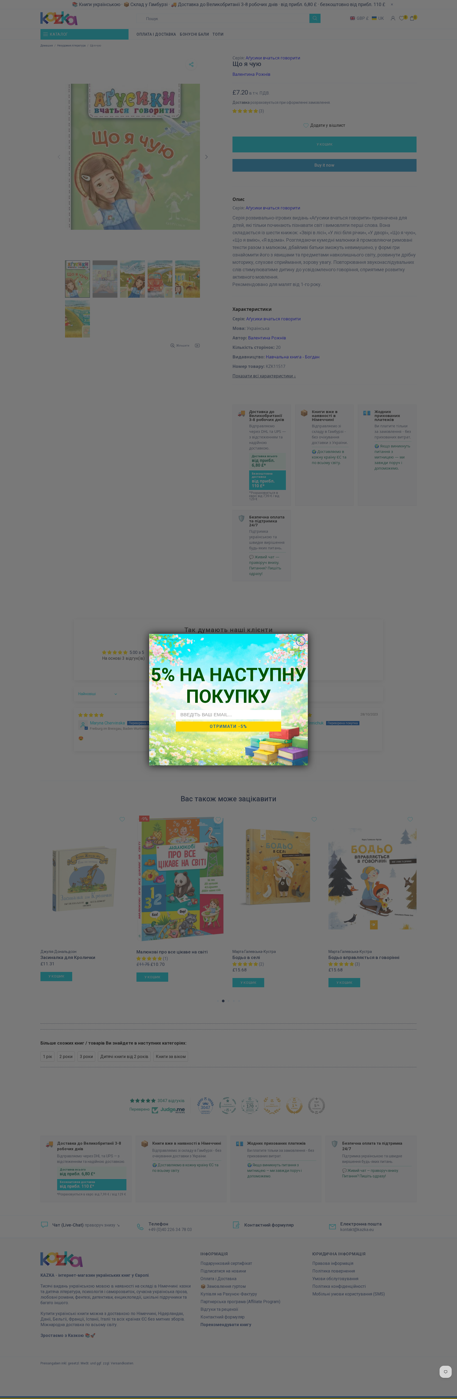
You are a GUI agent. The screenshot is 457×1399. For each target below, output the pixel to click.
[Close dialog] (300, 641)
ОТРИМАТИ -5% (228, 726)
